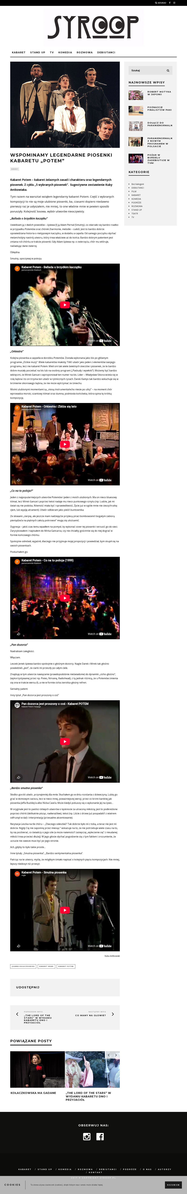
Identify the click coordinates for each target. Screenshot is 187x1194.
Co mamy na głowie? (90, 1015)
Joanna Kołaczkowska (23, 966)
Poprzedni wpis (33, 1012)
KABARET (19, 52)
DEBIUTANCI (106, 52)
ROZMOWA (85, 52)
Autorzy (165, 1169)
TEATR (134, 213)
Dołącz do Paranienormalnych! (163, 124)
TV (52, 52)
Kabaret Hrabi (46, 966)
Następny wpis (97, 1012)
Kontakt (96, 1172)
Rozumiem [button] (173, 1185)
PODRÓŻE (136, 202)
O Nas (147, 1169)
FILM (133, 191)
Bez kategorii (137, 184)
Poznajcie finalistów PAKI (160, 108)
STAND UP (37, 52)
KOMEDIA (65, 52)
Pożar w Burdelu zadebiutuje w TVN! (159, 159)
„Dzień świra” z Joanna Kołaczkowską (63, 1094)
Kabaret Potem (66, 966)
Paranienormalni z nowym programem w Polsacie (160, 142)
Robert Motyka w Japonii (159, 93)
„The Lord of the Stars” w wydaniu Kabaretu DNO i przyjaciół (38, 1019)
